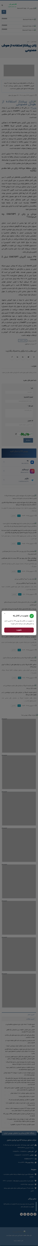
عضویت (19, 630)
